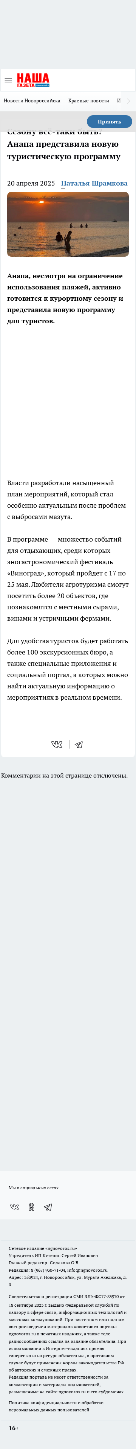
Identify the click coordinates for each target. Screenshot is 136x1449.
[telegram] (81, 744)
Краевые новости (89, 100)
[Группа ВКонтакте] (14, 1207)
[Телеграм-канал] (48, 1207)
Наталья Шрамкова (94, 183)
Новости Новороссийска (32, 100)
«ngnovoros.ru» (61, 1248)
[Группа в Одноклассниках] (31, 1207)
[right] (128, 101)
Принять (109, 121)
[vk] (57, 744)
